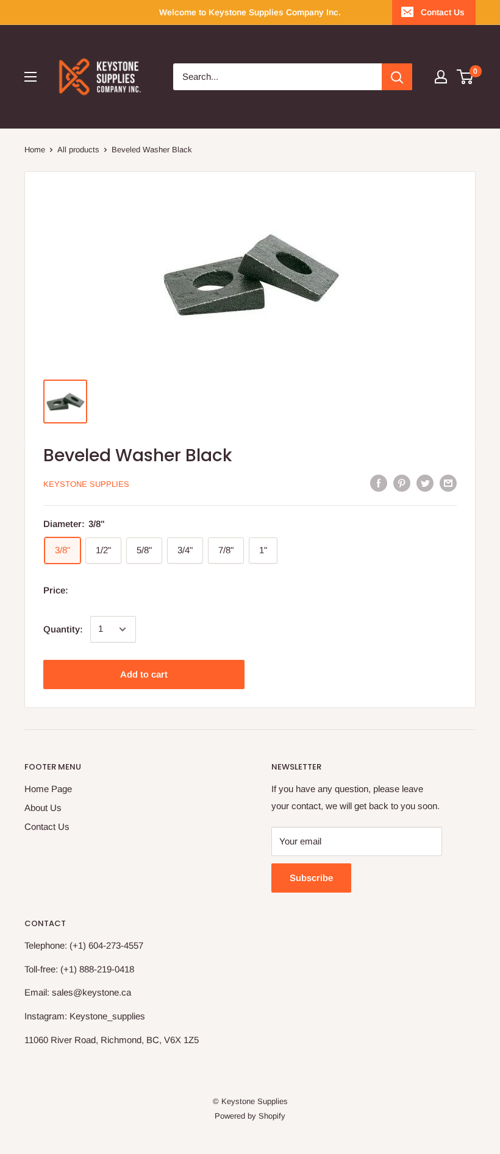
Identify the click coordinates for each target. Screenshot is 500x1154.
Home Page (48, 789)
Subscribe (311, 878)
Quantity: (63, 629)
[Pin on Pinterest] (401, 483)
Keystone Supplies (86, 484)
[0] (465, 76)
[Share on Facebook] (378, 483)
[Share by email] (448, 483)
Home (34, 149)
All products (78, 149)
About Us (43, 807)
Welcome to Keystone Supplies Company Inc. (250, 12)
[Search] (397, 76)
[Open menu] (30, 77)
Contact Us (443, 12)
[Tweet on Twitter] (425, 483)
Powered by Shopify (250, 1115)
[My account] (441, 76)
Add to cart (144, 674)
